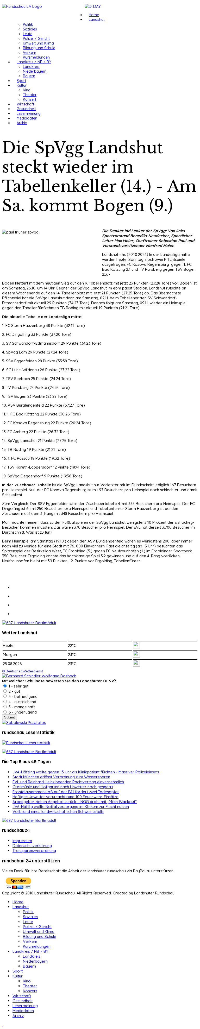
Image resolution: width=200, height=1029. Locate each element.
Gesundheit (26, 108)
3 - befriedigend (23, 696)
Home (94, 14)
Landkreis (31, 66)
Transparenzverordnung (34, 850)
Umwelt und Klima (38, 43)
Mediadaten (27, 118)
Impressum (22, 840)
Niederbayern (34, 71)
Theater (29, 94)
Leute (27, 33)
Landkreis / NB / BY (34, 62)
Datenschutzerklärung (32, 845)
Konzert (29, 99)
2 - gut (14, 691)
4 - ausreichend (22, 701)
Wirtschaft (25, 104)
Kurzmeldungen (36, 57)
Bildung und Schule (39, 48)
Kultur (22, 85)
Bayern (29, 76)
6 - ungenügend (22, 712)
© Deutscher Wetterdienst (22, 671)
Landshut (97, 19)
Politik (28, 24)
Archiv (22, 123)
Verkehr (29, 52)
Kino (26, 90)
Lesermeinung (29, 113)
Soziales (30, 29)
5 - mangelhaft (21, 706)
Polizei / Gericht (36, 38)
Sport (21, 80)
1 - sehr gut (18, 686)
